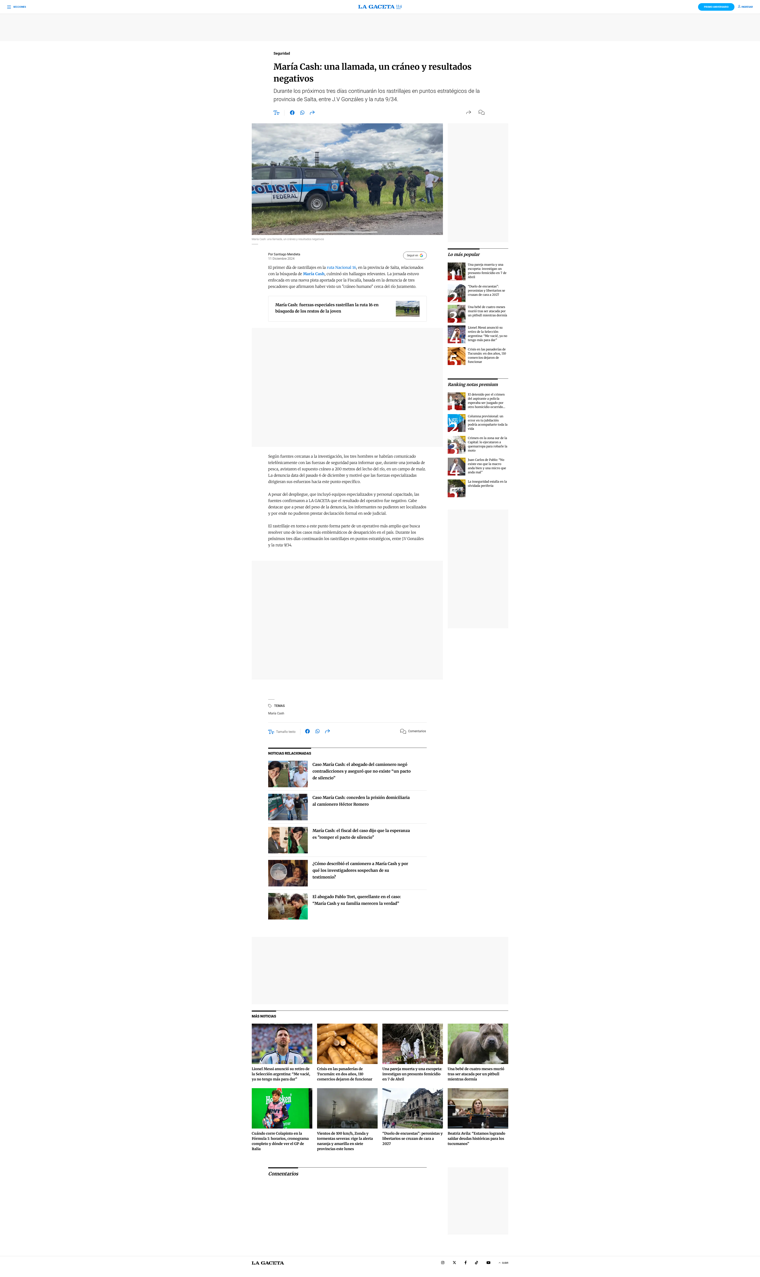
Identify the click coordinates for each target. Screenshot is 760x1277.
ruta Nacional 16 (341, 267)
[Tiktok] (476, 1263)
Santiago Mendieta (287, 254)
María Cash (276, 713)
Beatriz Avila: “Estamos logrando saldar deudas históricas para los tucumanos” (476, 1138)
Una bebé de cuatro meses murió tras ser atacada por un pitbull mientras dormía (487, 311)
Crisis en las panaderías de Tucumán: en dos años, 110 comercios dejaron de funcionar (344, 1074)
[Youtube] (488, 1263)
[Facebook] (466, 1263)
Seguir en (412, 255)
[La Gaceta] (380, 7)
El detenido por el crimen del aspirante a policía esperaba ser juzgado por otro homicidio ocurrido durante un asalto (486, 403)
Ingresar (747, 7)
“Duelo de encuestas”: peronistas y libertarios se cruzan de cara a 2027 (486, 290)
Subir (505, 1263)
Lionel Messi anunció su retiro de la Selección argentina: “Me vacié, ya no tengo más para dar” (281, 1074)
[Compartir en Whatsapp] (302, 113)
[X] (454, 1263)
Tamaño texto (285, 732)
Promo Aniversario (716, 7)
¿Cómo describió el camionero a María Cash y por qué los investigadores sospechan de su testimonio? (360, 870)
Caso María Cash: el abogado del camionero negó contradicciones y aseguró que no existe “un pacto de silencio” (362, 771)
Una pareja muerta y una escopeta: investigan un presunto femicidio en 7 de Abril (412, 1074)
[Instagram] (442, 1263)
